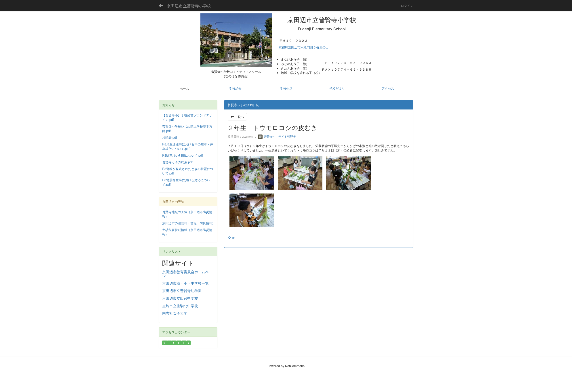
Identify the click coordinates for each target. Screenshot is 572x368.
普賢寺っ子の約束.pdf (177, 162)
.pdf (168, 130)
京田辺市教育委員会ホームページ (187, 273)
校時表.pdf (169, 137)
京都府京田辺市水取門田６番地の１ (304, 47)
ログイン (407, 5)
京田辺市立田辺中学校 (180, 298)
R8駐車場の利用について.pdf (182, 155)
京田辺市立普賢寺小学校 (189, 5)
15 (233, 237)
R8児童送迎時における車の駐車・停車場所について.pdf (187, 146)
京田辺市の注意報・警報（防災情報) (187, 223)
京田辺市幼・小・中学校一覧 (185, 283)
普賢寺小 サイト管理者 (279, 136)
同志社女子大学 (174, 313)
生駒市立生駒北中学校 (180, 305)
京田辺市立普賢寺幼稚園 (182, 290)
